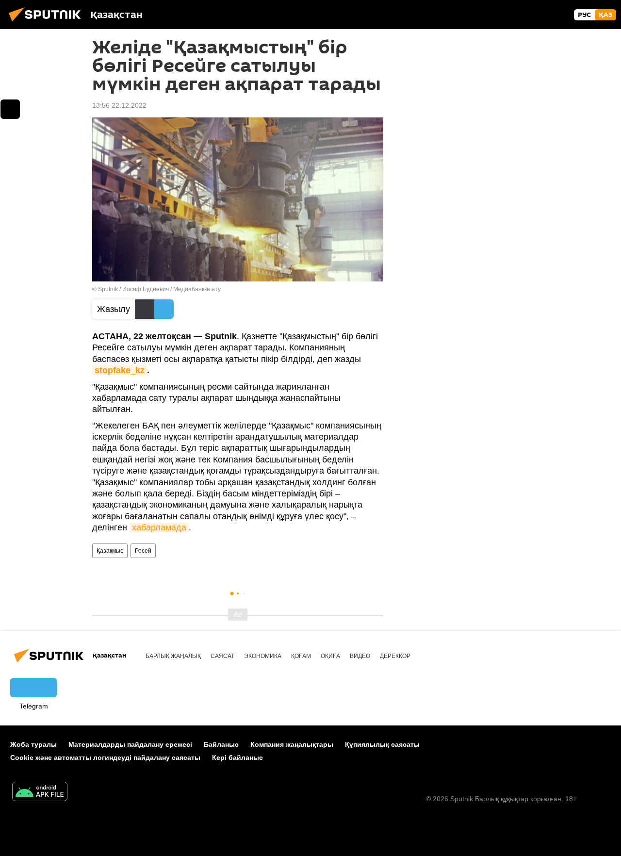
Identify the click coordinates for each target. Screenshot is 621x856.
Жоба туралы (33, 744)
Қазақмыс (110, 550)
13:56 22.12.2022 (119, 105)
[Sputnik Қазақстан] (47, 23)
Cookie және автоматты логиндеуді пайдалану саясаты (105, 757)
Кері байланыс (237, 757)
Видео (360, 656)
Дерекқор (395, 656)
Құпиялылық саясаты (382, 744)
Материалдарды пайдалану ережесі (130, 744)
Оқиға (330, 656)
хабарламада (159, 527)
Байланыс (221, 744)
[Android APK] (40, 793)
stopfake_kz (120, 370)
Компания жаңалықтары (291, 744)
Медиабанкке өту (197, 289)
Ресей (143, 550)
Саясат (222, 656)
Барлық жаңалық (173, 656)
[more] (10, 109)
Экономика (262, 656)
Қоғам (301, 656)
